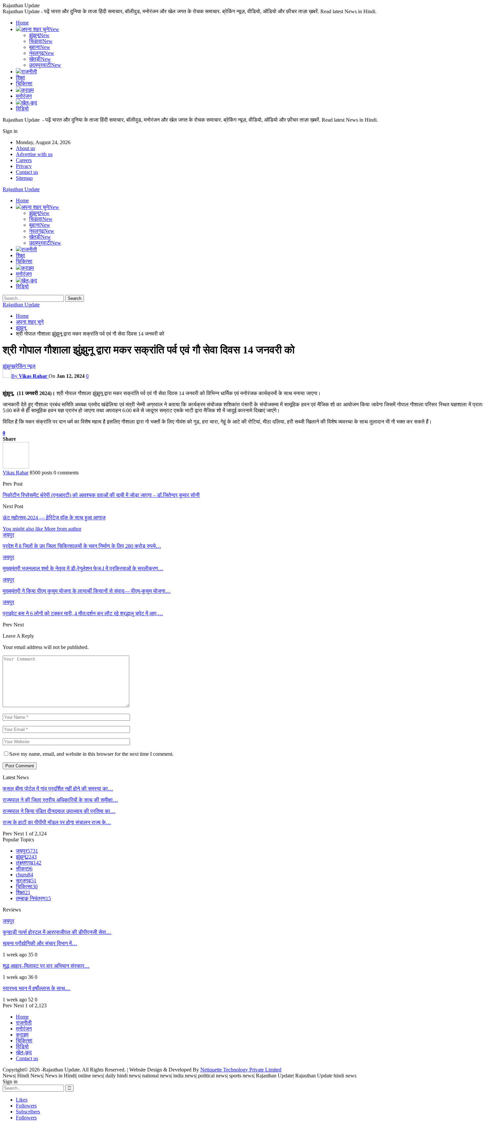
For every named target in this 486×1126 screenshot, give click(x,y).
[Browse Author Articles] (16, 466)
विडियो (22, 108)
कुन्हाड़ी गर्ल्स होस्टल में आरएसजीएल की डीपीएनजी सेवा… (57, 932)
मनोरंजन (24, 96)
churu (24, 874)
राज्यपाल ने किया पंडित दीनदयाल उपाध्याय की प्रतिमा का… (59, 811)
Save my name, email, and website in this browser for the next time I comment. (91, 754)
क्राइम (27, 90)
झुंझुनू (39, 35)
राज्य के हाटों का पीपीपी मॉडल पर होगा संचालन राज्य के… (57, 822)
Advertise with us (34, 154)
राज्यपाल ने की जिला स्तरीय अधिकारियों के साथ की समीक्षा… (60, 800)
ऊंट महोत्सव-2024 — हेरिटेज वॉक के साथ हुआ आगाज (54, 517)
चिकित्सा (24, 83)
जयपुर (8, 535)
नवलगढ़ (41, 53)
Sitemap (24, 178)
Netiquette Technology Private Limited (240, 1069)
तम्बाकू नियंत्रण (33, 898)
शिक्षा (20, 77)
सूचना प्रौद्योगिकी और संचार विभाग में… (40, 943)
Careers (24, 160)
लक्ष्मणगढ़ (28, 862)
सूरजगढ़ (26, 880)
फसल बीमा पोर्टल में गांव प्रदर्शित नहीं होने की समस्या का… (58, 788)
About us (25, 148)
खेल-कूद (29, 102)
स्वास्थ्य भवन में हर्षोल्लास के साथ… (36, 988)
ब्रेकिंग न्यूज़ (24, 366)
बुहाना (39, 47)
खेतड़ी (40, 59)
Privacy (24, 166)
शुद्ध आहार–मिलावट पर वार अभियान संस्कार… (46, 966)
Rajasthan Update (21, 189)
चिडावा (41, 41)
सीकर (24, 868)
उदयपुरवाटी (45, 65)
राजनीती (29, 71)
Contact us (27, 172)
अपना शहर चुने (40, 29)
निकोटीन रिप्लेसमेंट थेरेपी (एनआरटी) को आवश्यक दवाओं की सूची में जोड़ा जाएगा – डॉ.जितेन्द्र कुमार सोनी (101, 495)
